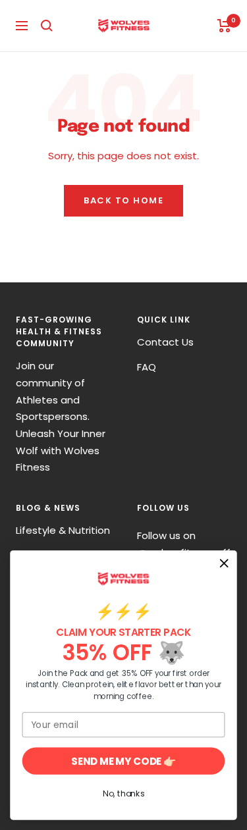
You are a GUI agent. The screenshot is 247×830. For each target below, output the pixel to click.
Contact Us (165, 342)
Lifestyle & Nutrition (63, 530)
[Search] (47, 26)
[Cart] (224, 25)
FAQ (146, 367)
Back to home (123, 200)
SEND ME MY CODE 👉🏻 (123, 760)
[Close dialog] (224, 563)
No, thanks (123, 794)
